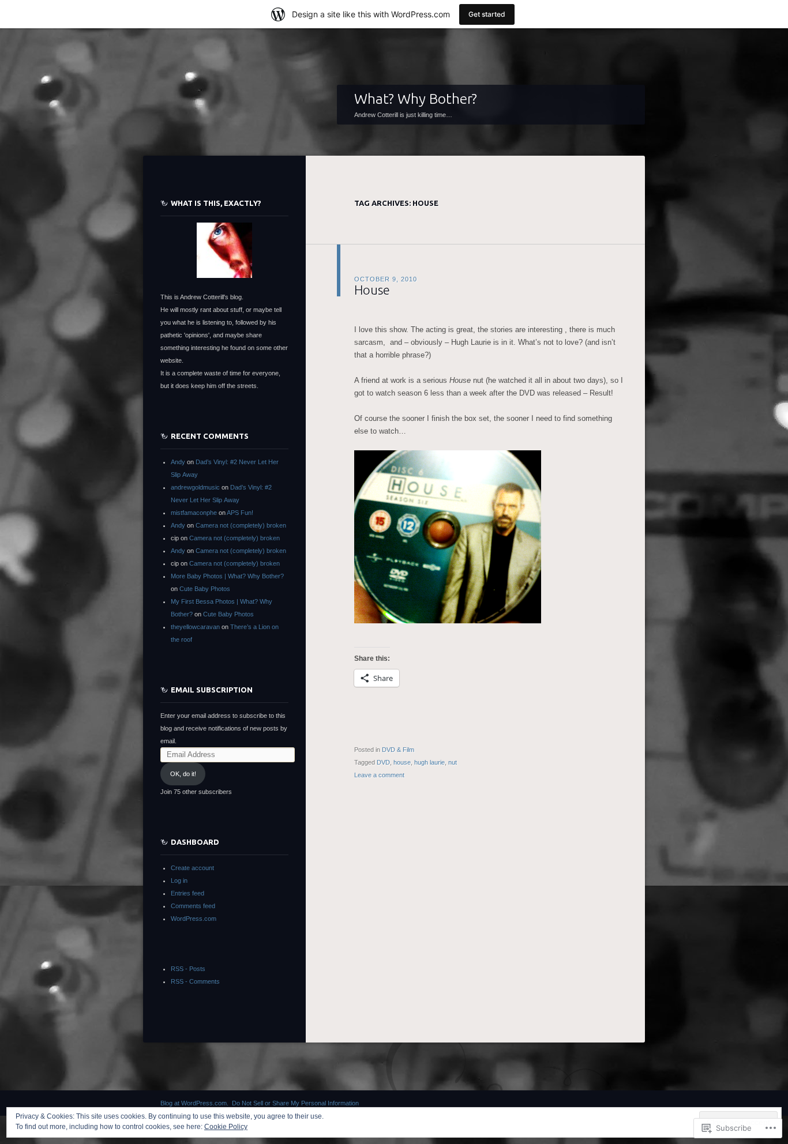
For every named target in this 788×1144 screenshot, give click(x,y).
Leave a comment (379, 775)
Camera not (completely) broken (241, 525)
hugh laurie (429, 762)
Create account (192, 867)
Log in (179, 880)
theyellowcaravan (195, 626)
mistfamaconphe (194, 512)
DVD (383, 762)
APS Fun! (240, 512)
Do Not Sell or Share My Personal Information (295, 1103)
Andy (178, 461)
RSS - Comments (195, 981)
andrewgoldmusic (195, 487)
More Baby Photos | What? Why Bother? (227, 576)
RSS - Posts (188, 968)
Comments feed (193, 905)
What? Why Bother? (415, 99)
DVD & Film (398, 749)
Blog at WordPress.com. (194, 1103)
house (402, 762)
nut (452, 762)
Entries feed (187, 893)
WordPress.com (193, 918)
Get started (486, 14)
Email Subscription (212, 690)
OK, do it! (183, 773)
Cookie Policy (225, 1127)
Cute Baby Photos (204, 588)
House (372, 290)
